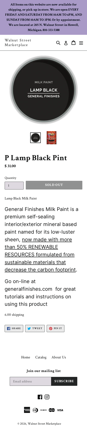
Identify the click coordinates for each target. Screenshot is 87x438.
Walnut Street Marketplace (18, 42)
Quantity (10, 178)
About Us (59, 357)
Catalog (40, 357)
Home (25, 357)
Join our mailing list (44, 371)
